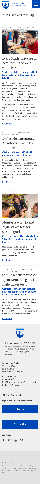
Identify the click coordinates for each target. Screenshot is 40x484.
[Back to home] (15, 5)
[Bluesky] (21, 440)
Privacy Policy (7, 462)
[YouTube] (15, 440)
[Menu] (36, 4)
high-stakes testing (22, 133)
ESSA (20, 27)
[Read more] (20, 42)
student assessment (19, 29)
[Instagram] (9, 440)
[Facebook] (3, 440)
